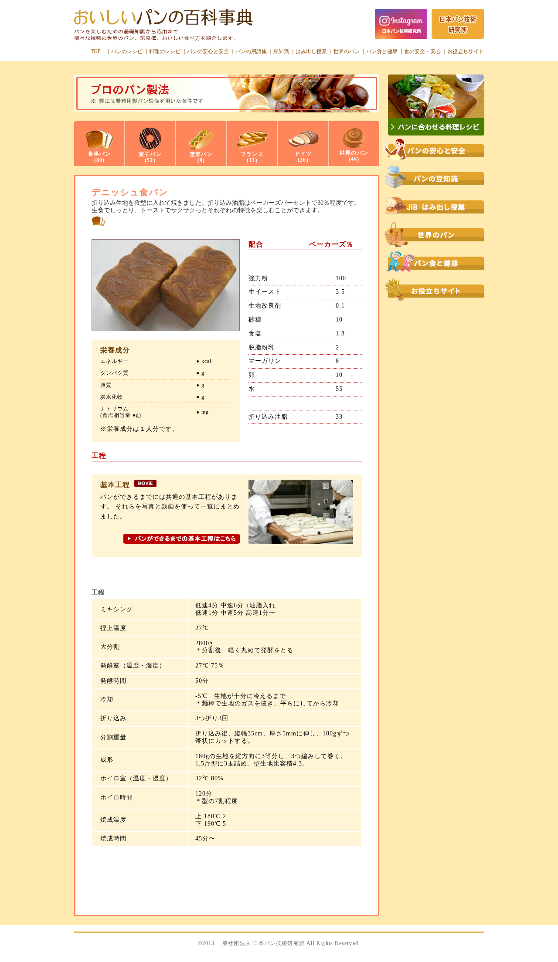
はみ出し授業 (311, 51)
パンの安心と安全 (208, 51)
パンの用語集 (251, 51)
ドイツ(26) (303, 157)
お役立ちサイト (465, 51)
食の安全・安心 (422, 51)
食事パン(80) (99, 157)
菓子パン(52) (150, 157)
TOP (96, 51)
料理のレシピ (164, 51)
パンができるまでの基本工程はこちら (181, 541)
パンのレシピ (127, 51)
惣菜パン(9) (201, 157)
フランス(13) (252, 157)
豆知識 (281, 51)
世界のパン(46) (354, 156)
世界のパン (346, 51)
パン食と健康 (382, 51)
